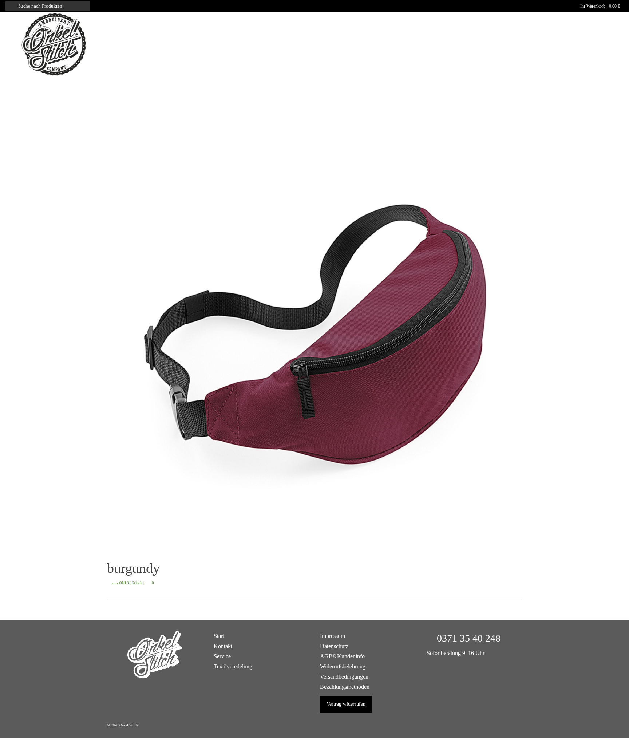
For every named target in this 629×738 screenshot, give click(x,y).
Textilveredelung (233, 666)
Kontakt (223, 646)
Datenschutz (334, 646)
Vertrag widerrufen (346, 704)
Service (222, 656)
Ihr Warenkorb (599, 6)
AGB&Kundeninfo (342, 656)
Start (219, 636)
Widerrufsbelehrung (342, 666)
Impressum (332, 636)
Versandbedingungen (344, 677)
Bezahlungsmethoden (344, 687)
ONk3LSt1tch (130, 583)
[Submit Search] (10, 6)
